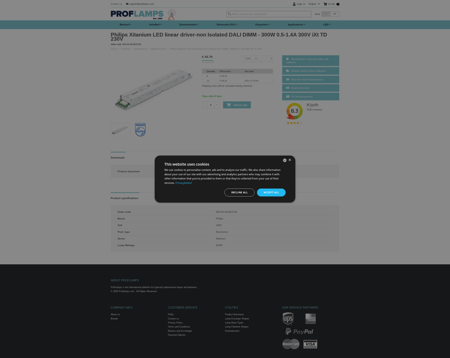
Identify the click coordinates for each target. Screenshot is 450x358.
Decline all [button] (239, 192)
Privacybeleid (183, 183)
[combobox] (285, 160)
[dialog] (225, 178)
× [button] (289, 160)
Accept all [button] (271, 192)
